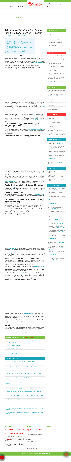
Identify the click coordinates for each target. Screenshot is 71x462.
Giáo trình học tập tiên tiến (13, 48)
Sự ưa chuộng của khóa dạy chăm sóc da (13, 41)
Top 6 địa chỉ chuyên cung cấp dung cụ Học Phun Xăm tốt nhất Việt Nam (23, 412)
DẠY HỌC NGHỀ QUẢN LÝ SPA (54, 45)
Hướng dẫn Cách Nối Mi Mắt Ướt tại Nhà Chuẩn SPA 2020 (19, 399)
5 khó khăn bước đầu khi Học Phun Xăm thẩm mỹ (17, 364)
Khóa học (12, 6)
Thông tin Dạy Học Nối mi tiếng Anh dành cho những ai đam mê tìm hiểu (23, 408)
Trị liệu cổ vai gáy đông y (55, 63)
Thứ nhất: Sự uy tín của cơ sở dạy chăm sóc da (16, 43)
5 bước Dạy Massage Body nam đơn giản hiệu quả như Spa (20, 366)
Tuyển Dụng (21, 6)
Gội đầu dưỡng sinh (53, 70)
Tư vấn (48, 4)
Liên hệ (48, 6)
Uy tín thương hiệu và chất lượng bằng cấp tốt (16, 50)
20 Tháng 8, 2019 (9, 35)
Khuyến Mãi (55, 4)
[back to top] (68, 460)
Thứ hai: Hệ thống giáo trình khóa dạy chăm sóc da (17, 45)
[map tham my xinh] (56, 436)
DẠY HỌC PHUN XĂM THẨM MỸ (55, 39)
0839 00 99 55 (28, 337)
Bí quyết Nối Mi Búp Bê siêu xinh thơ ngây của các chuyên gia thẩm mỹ (22, 377)
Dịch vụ (61, 4)
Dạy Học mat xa (8, 112)
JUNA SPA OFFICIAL (36, 446)
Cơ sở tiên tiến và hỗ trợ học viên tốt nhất (16, 51)
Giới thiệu (21, 4)
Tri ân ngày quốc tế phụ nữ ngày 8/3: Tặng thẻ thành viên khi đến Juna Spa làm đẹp (56, 96)
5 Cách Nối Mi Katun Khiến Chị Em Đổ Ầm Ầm (16, 361)
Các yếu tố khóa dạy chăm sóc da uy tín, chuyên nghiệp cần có (18, 42)
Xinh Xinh (18, 35)
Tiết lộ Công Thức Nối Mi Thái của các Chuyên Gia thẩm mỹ (20, 404)
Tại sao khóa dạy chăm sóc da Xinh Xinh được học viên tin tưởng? (18, 47)
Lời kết (7, 52)
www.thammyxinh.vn (35, 448)
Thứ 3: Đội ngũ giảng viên (12, 46)
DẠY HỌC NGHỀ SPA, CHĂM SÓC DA (15, 371)
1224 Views (24, 35)
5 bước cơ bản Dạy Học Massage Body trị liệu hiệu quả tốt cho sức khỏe (23, 382)
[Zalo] (66, 446)
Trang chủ (14, 4)
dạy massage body (16, 112)
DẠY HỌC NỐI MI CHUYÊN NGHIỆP (55, 42)
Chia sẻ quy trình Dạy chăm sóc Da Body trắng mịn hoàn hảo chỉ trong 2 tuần (24, 373)
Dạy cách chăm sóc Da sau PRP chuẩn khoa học (17, 388)
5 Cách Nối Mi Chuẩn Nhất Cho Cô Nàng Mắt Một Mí (18, 386)
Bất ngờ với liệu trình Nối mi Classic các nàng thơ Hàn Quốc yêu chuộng (23, 395)
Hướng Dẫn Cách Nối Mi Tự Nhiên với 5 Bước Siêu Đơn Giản (19, 391)
